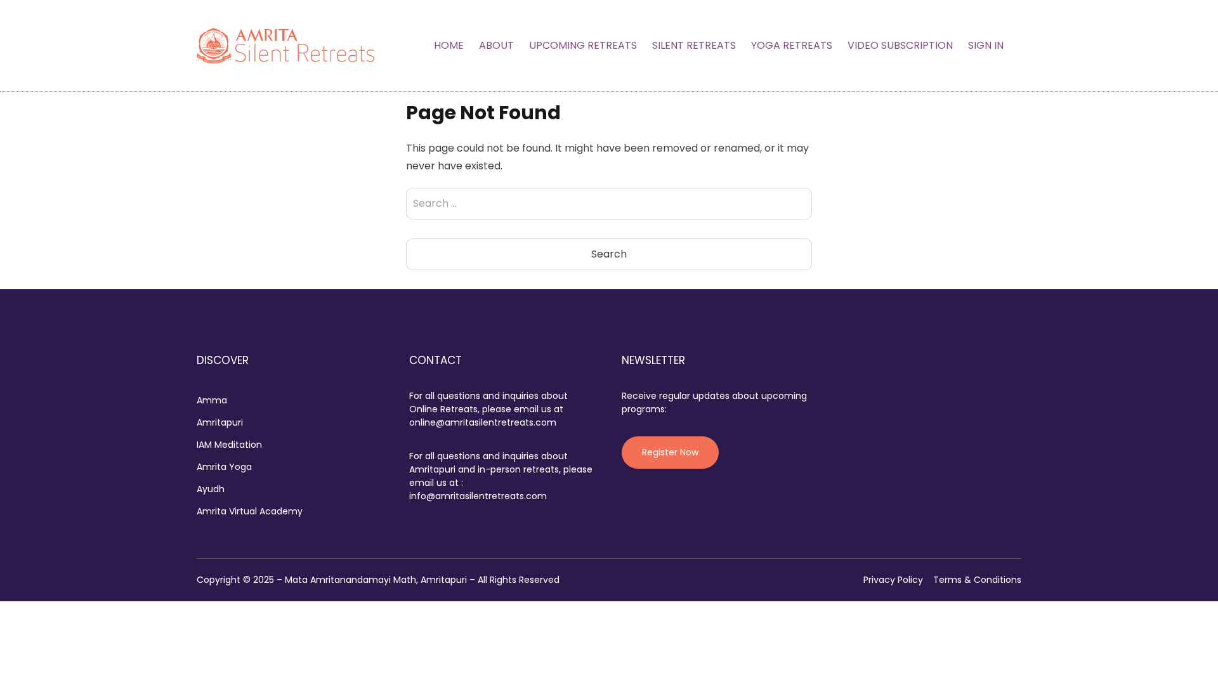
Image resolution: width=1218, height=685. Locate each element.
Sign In (986, 45)
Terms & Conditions (977, 579)
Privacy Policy (893, 579)
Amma (212, 400)
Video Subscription (900, 45)
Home (449, 45)
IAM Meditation (229, 444)
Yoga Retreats (791, 45)
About (496, 45)
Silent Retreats (694, 45)
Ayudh (211, 489)
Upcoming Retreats (583, 45)
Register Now (670, 452)
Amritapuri (220, 422)
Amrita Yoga (224, 466)
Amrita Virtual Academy (250, 511)
